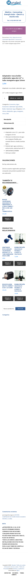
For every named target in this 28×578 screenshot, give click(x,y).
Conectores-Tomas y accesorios (14, 371)
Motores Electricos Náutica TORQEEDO (12, 458)
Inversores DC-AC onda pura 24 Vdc (17, 402)
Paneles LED (9, 333)
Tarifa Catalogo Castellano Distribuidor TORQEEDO (13, 476)
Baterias (8, 349)
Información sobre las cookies (11, 567)
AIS (7, 506)
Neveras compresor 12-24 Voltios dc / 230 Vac (13, 431)
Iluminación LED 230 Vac (8, 318)
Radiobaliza (9, 493)
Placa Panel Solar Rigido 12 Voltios (16, 380)
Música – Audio (6, 482)
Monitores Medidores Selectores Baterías (14, 374)
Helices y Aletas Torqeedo (13, 462)
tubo (7, 113)
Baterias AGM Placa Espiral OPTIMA (16, 357)
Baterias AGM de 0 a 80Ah (16, 353)
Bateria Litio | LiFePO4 (15, 360)
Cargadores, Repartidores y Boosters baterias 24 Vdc (16, 415)
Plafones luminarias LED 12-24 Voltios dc (16, 367)
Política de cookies (21, 565)
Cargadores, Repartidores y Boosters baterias (15, 408)
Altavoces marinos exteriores (13, 484)
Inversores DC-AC (10, 396)
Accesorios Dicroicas (14, 324)
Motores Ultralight (11, 473)
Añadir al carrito (16, 98)
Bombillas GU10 (10, 322)
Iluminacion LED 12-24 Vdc (13, 362)
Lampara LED (9, 340)
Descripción (7, 119)
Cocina (4, 426)
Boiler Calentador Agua (9, 109)
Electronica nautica (7, 503)
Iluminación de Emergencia (13, 339)
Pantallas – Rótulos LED (12, 342)
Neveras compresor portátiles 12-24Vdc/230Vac (15, 437)
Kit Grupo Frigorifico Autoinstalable (15, 447)
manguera (20, 111)
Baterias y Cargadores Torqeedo (14, 464)
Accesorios (18, 39)
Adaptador (10, 111)
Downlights (9, 331)
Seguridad (5, 492)
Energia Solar (9, 377)
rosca (4, 113)
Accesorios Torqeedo (11, 466)
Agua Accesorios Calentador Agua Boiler (12, 419)
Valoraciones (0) (9, 123)
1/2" (23, 109)
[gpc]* (18, 570)
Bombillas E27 (10, 329)
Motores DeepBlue (11, 471)
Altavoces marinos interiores (13, 486)
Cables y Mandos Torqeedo (13, 460)
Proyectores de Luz (11, 335)
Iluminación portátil (14, 364)
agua (14, 111)
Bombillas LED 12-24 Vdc (16, 369)
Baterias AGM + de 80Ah (15, 354)
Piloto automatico (11, 505)
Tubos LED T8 (9, 337)
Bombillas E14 (10, 327)
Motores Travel (10, 468)
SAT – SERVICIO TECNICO (9, 489)
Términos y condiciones (18, 568)
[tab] (14, 119)
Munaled (13, 565)
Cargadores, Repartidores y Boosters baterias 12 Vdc (16, 412)
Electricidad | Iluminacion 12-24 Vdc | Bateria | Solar (12, 346)
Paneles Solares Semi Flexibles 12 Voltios (15, 387)
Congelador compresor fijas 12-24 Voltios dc (15, 450)
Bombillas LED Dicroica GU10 (17, 325)
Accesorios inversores (15, 405)
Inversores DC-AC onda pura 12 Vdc (17, 398)
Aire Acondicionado (7, 498)
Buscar (20, 309)
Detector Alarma (10, 495)
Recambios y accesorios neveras (14, 434)
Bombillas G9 (9, 320)
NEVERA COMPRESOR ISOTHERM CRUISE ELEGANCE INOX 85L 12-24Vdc (14, 516)
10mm (4, 111)
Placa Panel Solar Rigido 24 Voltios (16, 383)
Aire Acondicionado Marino (13, 500)
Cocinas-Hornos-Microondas (13, 427)
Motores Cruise (10, 469)
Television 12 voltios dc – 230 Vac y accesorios (11, 454)
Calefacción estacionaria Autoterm (11, 480)
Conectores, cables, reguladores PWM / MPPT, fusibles (16, 392)
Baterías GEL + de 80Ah (15, 351)
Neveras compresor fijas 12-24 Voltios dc (14, 444)
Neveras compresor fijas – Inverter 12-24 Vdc (15, 440)
